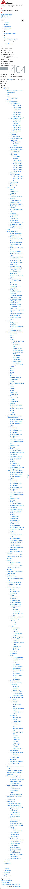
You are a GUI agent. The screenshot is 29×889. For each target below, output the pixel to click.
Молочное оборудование (14, 416)
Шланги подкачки (15, 545)
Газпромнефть (14, 379)
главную (10, 79)
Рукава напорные (18, 670)
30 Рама (12, 207)
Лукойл (12, 388)
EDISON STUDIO (16, 886)
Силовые (15, 754)
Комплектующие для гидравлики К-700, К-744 (16, 244)
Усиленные (16, 640)
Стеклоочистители (15, 849)
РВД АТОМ (13, 173)
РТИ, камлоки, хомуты (13, 588)
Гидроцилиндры (15, 136)
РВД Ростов (13, 184)
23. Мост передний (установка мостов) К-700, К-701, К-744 (16, 268)
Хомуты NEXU (14, 701)
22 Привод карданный (16, 440)
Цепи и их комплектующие (15, 785)
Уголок (15, 145)
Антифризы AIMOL (18, 341)
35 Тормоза (13, 454)
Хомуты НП (13, 759)
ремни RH (16, 635)
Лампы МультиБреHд (16, 807)
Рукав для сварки (18, 657)
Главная (6, 22)
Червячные (16, 756)
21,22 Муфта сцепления (17, 206)
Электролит (13, 414)
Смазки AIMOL (17, 359)
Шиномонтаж (11, 799)
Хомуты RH (13, 715)
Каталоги (12, 531)
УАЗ (8, 765)
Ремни (12, 626)
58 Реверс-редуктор (16, 228)
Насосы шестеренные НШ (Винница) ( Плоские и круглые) (14, 567)
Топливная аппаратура (13, 776)
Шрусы (12, 412)
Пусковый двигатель (16, 196)
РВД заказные (14, 182)
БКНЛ (14, 608)
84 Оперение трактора (17, 467)
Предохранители (15, 843)
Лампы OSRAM (14, 834)
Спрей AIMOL (17, 361)
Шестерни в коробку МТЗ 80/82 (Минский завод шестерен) (16, 542)
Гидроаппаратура (12, 101)
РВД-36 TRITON (17, 169)
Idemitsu (12, 368)
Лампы (12, 827)
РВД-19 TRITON (17, 160)
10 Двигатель (14, 220)
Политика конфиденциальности (10, 884)
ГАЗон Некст (14, 98)
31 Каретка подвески (16, 209)
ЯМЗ (8, 860)
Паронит (12, 620)
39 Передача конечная (16, 222)
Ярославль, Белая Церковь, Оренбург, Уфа (18, 644)
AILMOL (12, 339)
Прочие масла (14, 397)
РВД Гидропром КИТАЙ (17, 118)
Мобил (12, 390)
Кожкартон (13, 593)
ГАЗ (8, 96)
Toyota (12, 372)
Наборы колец (14, 619)
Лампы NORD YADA (15, 858)
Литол (12, 387)
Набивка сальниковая (16, 617)
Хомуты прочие (14, 763)
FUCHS (12, 337)
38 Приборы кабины (16, 456)
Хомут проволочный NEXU (17, 704)
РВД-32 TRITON (17, 167)
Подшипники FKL (12, 577)
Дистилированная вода (17, 383)
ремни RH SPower (18, 637)
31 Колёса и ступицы (16, 450)
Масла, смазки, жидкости (14, 332)
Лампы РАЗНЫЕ (14, 836)
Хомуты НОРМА (14, 757)
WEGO (12, 335)
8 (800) (6, 16)
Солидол (12, 403)
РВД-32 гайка (17, 116)
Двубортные (16, 690)
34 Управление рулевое (17, 452)
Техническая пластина (16, 697)
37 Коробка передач (16, 224)
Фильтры (9, 560)
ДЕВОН (12, 381)
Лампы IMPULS (14, 832)
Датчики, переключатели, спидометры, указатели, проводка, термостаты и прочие (16, 821)
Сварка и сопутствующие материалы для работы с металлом (14, 772)
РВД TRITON (13, 154)
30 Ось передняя (15, 449)
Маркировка (13, 334)
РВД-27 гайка (17, 112)
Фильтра (12, 189)
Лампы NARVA (14, 856)
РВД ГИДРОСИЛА (15, 175)
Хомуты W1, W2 (14, 750)
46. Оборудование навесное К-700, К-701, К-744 (16, 253)
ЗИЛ (8, 229)
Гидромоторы (14, 133)
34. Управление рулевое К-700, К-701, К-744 (16, 238)
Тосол (12, 410)
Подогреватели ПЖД (16, 841)
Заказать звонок (6, 18)
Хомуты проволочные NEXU (17, 724)
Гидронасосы (14, 134)
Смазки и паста (14, 401)
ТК (14, 615)
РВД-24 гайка (17, 107)
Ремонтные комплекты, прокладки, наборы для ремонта (14, 584)
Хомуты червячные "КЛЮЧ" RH (16, 737)
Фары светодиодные (16, 551)
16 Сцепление (14, 432)
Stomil (15, 630)
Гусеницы (13, 195)
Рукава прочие (17, 675)
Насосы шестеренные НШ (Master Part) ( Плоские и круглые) (14, 556)
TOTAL (12, 370)
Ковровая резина (15, 591)
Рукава (12, 655)
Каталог (6, 24)
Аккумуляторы (14, 809)
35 (11, 211)
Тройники (16, 143)
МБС (14, 699)
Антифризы (13, 376)
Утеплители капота (15, 538)
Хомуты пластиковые (16, 761)
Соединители (17, 142)
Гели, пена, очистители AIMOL (16, 344)
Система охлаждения (16, 204)
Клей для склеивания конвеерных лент (18, 611)
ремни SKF (16, 639)
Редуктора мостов (15, 330)
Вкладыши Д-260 (15, 469)
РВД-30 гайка (17, 125)
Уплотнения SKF (17, 692)
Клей (11, 385)
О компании (7, 26)
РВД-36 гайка (17, 114)
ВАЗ (8, 94)
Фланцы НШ (13, 186)
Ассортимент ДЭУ (15, 377)
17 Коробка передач (16, 434)
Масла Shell (16, 357)
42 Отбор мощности (16, 458)
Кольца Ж (16, 686)
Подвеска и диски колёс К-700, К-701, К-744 (15, 280)
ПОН (14, 624)
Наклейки (13, 533)
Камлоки (12, 589)
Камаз (9, 321)
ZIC (11, 374)
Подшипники (11, 575)
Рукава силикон (14, 681)
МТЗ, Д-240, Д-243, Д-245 (14, 471)
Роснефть (13, 399)
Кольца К (15, 688)
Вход (5, 33)
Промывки (13, 396)
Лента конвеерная (15, 606)
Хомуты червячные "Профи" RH (16, 743)
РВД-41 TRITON (17, 171)
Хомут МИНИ (17, 717)
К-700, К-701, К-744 (12, 231)
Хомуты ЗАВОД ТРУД (16, 752)
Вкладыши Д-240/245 (16, 529)
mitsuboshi (16, 628)
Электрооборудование (14, 805)
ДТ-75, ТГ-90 (11, 187)
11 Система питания (16, 421)
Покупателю (7, 28)
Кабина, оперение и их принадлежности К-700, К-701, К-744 (16, 258)
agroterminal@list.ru (6, 14)
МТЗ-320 (9, 553)
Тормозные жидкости (16, 408)
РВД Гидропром (14, 103)
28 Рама (12, 447)
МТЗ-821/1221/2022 (13, 418)
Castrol (12, 366)
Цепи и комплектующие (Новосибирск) (15, 788)
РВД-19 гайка (17, 105)
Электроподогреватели (17, 854)
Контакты (7, 30)
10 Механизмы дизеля (16, 419)
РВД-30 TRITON (17, 165)
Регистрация (12, 33)
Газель (9, 100)
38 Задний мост (15, 202)
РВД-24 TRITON (17, 162)
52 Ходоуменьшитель (16, 226)
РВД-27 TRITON (17, 164)
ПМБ (14, 622)
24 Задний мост (15, 445)
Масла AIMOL (17, 355)
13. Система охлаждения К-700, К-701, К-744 (15, 286)
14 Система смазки (16, 430)
